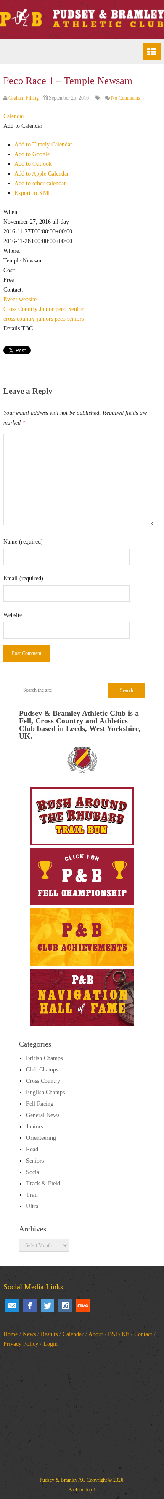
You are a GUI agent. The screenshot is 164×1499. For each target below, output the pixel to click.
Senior (76, 309)
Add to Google (32, 154)
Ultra (32, 1206)
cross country (19, 319)
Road (32, 1149)
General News (42, 1115)
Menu (152, 51)
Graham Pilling (23, 98)
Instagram (65, 1305)
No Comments (125, 98)
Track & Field (43, 1183)
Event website (20, 299)
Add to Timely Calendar (43, 144)
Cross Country (20, 309)
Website (12, 615)
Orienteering (41, 1138)
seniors (75, 319)
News (29, 1334)
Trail (32, 1195)
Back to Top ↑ (82, 1490)
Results (49, 1334)
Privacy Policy (20, 1344)
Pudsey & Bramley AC (62, 1480)
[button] (22, 126)
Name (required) (23, 541)
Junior (46, 309)
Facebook (30, 1305)
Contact (143, 1334)
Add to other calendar (40, 183)
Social (33, 1172)
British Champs (44, 1058)
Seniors (35, 1161)
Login (50, 1344)
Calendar (73, 1334)
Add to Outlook (33, 164)
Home (10, 1334)
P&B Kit (118, 1334)
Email (12, 1305)
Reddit (83, 1305)
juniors (45, 319)
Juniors (34, 1126)
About (95, 1334)
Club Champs (42, 1069)
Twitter (47, 1305)
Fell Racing (39, 1104)
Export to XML (33, 193)
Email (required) (23, 578)
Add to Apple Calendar (41, 173)
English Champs (45, 1092)
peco (61, 309)
